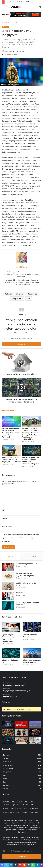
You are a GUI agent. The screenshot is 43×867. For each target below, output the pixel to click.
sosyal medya (14, 812)
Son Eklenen (31, 557)
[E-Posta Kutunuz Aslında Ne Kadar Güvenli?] (8, 740)
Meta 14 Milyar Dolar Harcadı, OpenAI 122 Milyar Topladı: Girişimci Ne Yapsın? (30, 461)
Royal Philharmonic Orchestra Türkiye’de (19, 2)
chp (26, 801)
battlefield (6, 801)
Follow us (6, 702)
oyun (12, 808)
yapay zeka (34, 812)
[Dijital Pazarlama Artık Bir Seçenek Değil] (32, 653)
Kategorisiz (7, 772)
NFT (19, 206)
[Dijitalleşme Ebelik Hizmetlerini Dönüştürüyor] (21, 740)
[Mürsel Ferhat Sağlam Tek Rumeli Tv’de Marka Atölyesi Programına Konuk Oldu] (35, 732)
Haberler (6, 758)
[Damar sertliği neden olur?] (8, 567)
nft (29, 298)
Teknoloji (6, 785)
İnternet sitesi (7, 526)
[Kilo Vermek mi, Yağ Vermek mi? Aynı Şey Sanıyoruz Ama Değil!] (21, 732)
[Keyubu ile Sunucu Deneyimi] (32, 627)
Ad (3, 510)
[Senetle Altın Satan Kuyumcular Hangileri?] (8, 576)
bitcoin (20, 294)
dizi (32, 801)
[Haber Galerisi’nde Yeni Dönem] (35, 724)
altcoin (9, 294)
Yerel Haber (9, 768)
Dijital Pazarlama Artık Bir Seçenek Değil (32, 661)
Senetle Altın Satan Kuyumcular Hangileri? (25, 574)
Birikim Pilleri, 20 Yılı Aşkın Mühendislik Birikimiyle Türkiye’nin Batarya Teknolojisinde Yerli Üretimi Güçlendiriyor (31, 434)
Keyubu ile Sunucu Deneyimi (30, 636)
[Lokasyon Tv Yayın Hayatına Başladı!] (21, 724)
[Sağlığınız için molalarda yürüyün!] (8, 586)
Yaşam (5, 789)
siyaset (5, 812)
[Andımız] (8, 596)
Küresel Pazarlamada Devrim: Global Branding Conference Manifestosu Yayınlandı (10, 433)
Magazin (6, 775)
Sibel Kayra (8, 51)
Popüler (10, 557)
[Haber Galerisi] (21, 14)
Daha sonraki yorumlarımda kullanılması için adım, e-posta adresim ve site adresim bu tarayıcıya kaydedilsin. (20, 538)
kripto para (17, 298)
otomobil (5, 808)
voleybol (24, 812)
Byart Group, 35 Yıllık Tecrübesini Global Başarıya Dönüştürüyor (11, 460)
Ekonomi (14, 22)
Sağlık (5, 778)
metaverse (25, 805)
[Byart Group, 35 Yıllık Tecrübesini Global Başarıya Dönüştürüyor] (11, 450)
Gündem (8, 762)
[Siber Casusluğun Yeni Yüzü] (11, 653)
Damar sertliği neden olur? (26, 564)
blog (20, 801)
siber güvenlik (34, 808)
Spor (4, 782)
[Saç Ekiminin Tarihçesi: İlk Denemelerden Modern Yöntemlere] (35, 740)
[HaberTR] (14, 6)
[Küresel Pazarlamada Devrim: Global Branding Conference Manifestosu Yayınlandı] (11, 421)
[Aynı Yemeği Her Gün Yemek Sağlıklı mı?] (8, 732)
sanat (25, 808)
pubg (19, 808)
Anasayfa (7, 22)
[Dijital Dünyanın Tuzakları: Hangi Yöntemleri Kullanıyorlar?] (11, 627)
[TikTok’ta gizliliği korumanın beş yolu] (8, 605)
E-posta (5, 518)
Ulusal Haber (9, 765)
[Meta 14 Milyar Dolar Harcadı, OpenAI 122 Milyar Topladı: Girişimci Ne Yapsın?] (31, 450)
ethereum (33, 294)
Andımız (19, 593)
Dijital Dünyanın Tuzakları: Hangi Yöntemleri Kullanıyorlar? (8, 638)
